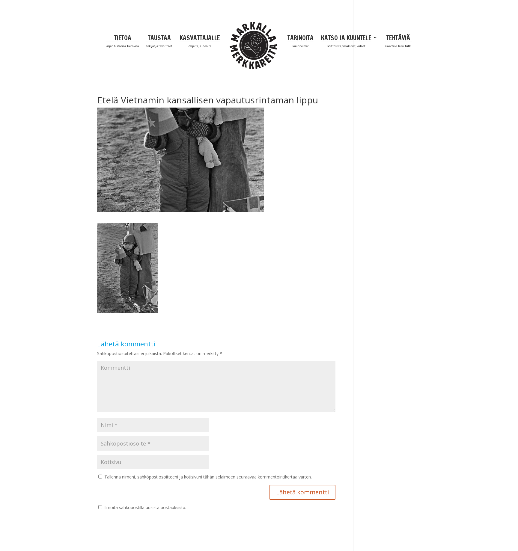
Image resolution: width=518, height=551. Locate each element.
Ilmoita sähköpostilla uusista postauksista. (145, 507)
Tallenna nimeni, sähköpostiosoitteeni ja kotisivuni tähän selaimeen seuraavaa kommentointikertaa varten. (208, 477)
